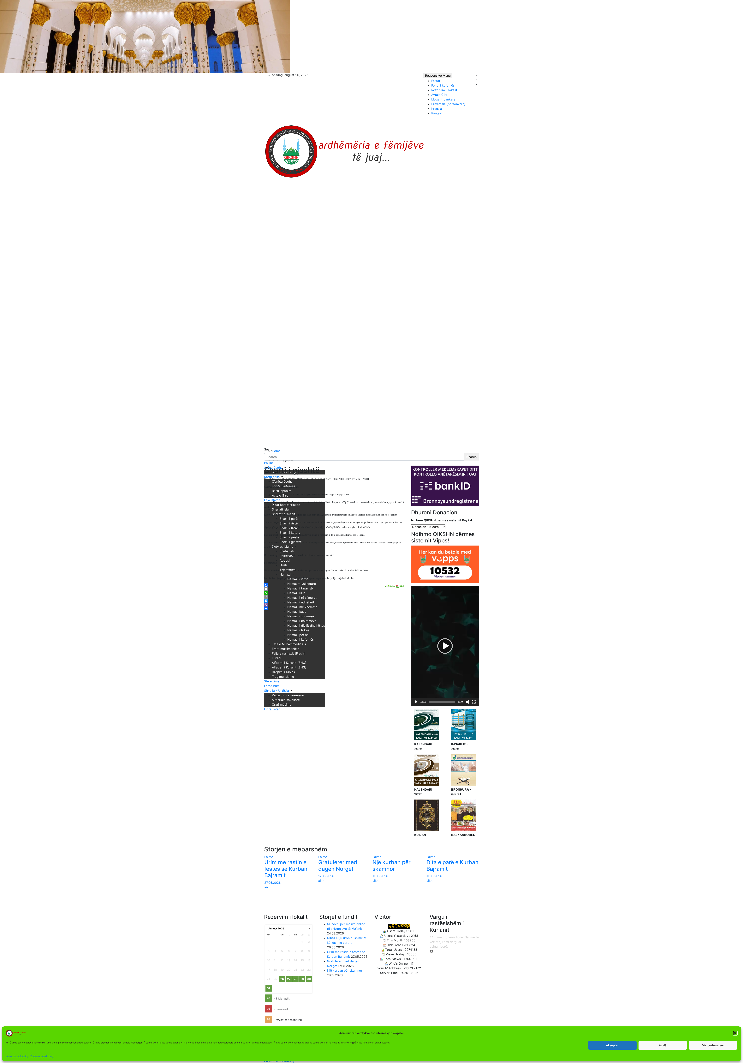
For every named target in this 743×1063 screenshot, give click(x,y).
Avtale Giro (439, 95)
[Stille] (468, 702)
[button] (735, 1033)
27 (288, 979)
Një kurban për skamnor (391, 865)
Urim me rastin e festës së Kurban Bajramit (285, 869)
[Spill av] (416, 702)
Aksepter (612, 1045)
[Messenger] (334, 601)
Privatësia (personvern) (448, 104)
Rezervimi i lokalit (444, 90)
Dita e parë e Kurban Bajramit (452, 865)
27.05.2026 (272, 883)
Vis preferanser (713, 1045)
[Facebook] (334, 585)
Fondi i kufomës (443, 85)
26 (282, 979)
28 (295, 979)
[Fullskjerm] (474, 702)
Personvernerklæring (41, 1056)
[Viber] (334, 605)
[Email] (334, 589)
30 (309, 979)
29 (302, 979)
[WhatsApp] (334, 593)
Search (269, 449)
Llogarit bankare (443, 99)
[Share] (334, 608)
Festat (435, 81)
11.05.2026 (380, 876)
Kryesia (436, 109)
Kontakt (437, 113)
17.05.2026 (326, 876)
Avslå (663, 1045)
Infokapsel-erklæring (17, 1056)
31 (268, 988)
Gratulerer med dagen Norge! (337, 865)
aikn (267, 887)
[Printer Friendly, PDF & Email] (394, 585)
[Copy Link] (334, 597)
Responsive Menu (438, 75)
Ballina (269, 463)
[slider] (442, 702)
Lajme (268, 857)
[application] (445, 646)
